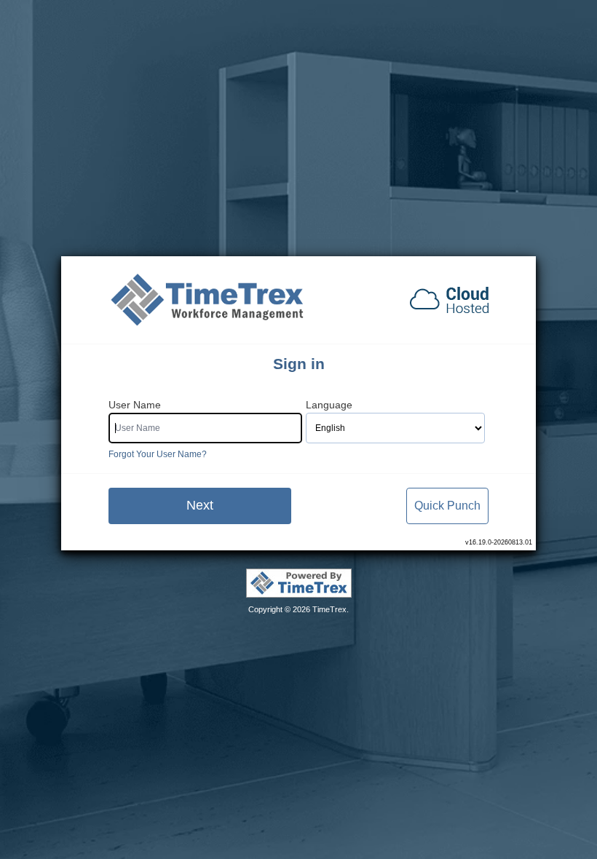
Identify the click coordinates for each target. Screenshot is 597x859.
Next (199, 505)
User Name (134, 405)
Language (329, 405)
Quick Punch (447, 505)
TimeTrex (329, 609)
